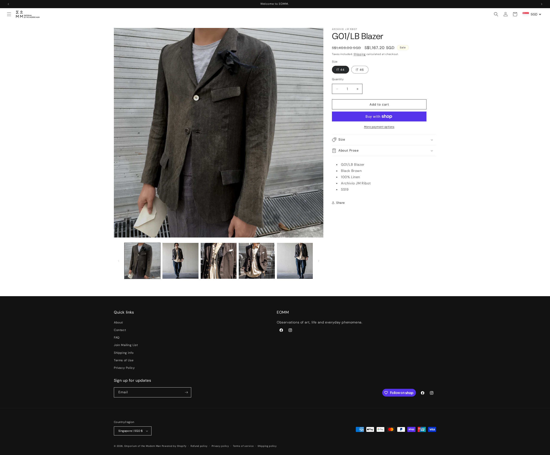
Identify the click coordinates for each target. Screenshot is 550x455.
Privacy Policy (124, 368)
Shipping (360, 54)
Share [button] (340, 203)
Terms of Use (123, 360)
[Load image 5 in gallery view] (295, 261)
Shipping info (124, 353)
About (118, 322)
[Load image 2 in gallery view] (180, 261)
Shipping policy (267, 445)
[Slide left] (118, 261)
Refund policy (199, 445)
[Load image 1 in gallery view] (142, 261)
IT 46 (360, 70)
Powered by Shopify (174, 445)
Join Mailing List (126, 345)
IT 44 (340, 70)
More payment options (379, 127)
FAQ (117, 337)
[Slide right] (318, 261)
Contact (120, 330)
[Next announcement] (541, 4)
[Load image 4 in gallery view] (257, 261)
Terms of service (243, 445)
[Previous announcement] (8, 4)
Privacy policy (220, 445)
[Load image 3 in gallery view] (219, 261)
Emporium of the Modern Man (142, 445)
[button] (9, 14)
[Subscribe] (186, 392)
